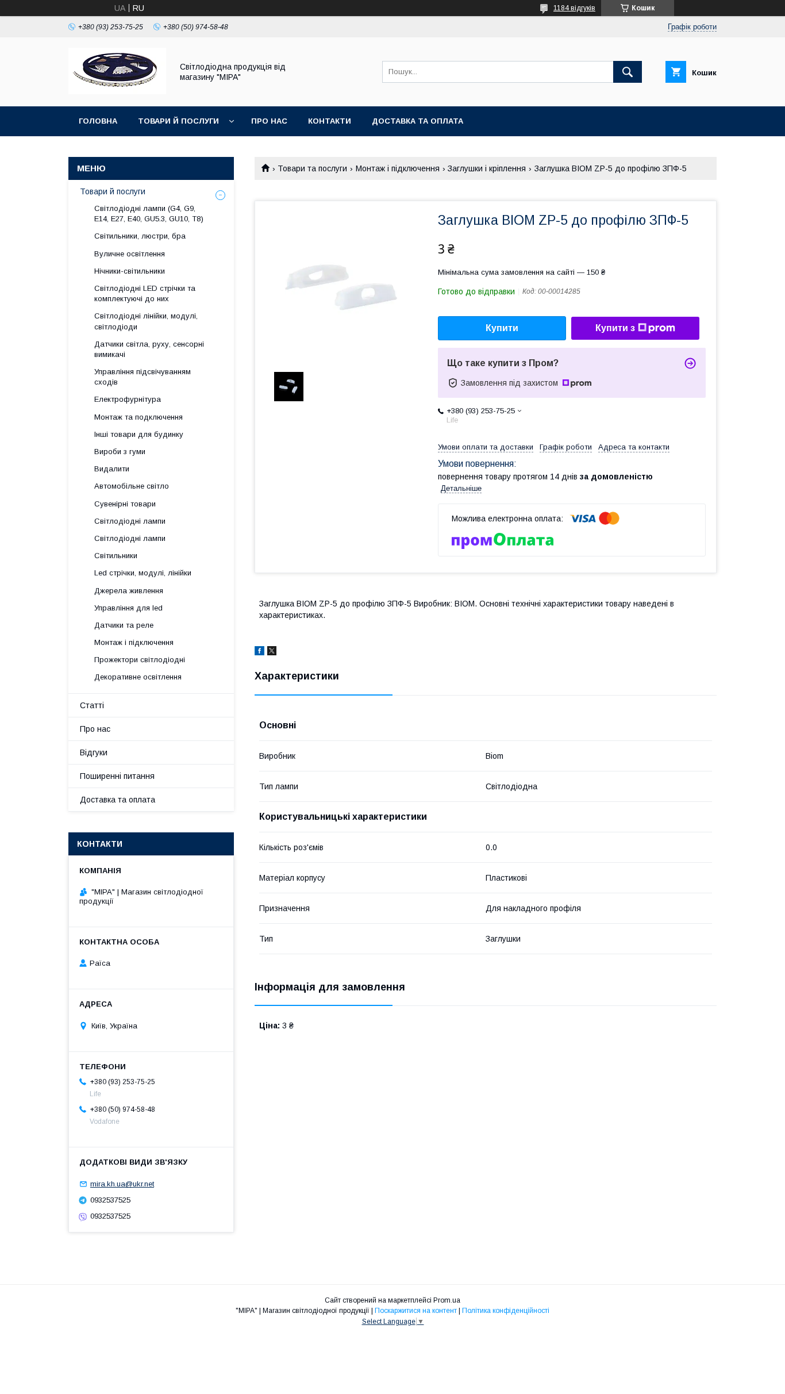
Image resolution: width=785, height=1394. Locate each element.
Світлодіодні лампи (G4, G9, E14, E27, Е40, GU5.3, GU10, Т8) (148, 213)
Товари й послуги (178, 121)
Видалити (111, 468)
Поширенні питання (117, 776)
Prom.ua (446, 1300)
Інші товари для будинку (138, 434)
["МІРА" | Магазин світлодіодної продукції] (117, 91)
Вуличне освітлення (129, 253)
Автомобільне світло (131, 486)
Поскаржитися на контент (416, 1311)
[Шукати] (627, 72)
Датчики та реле (123, 625)
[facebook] (259, 652)
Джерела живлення (128, 590)
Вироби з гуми (119, 451)
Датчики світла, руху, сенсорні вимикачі (149, 349)
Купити (502, 328)
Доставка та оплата (417, 121)
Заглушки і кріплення (487, 168)
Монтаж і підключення (398, 168)
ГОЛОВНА (98, 121)
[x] (271, 652)
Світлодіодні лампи (130, 521)
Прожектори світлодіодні (139, 659)
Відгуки (93, 752)
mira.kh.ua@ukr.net (122, 1184)
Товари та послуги (312, 168)
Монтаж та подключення (138, 417)
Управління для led (128, 608)
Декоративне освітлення (138, 677)
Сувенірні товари (125, 504)
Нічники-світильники (129, 271)
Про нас (269, 121)
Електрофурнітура (127, 399)
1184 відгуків (574, 8)
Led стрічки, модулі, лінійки (142, 573)
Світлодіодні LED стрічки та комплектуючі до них (144, 293)
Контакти (329, 121)
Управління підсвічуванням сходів (142, 376)
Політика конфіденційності (505, 1311)
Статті (92, 705)
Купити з (615, 328)
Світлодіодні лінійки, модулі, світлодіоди (146, 321)
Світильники (115, 555)
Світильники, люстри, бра (140, 236)
